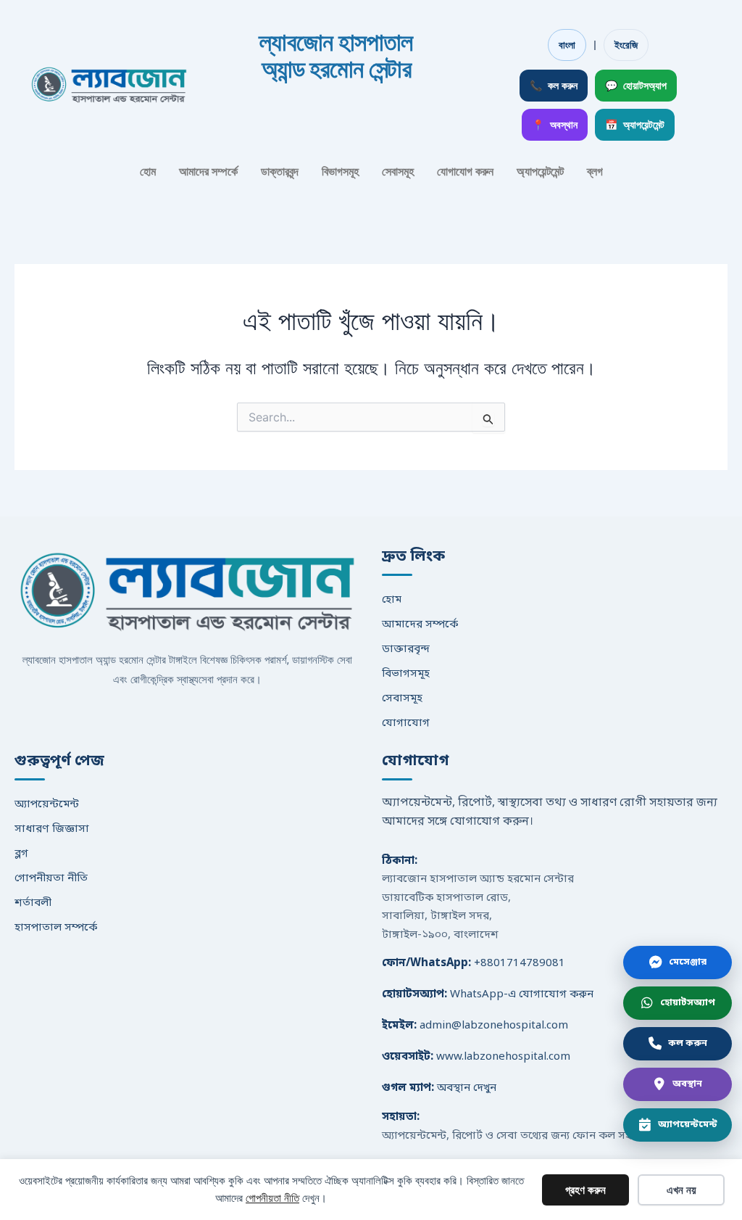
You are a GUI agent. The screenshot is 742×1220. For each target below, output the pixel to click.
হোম (148, 171)
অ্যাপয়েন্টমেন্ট (540, 171)
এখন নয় (681, 1190)
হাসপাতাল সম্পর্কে (55, 927)
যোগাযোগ (406, 723)
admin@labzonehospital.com (494, 1025)
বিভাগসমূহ (340, 171)
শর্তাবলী (32, 903)
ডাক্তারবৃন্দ (280, 171)
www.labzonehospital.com (503, 1057)
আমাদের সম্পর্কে (208, 171)
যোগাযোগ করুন (465, 171)
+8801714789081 (519, 963)
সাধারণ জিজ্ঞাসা (51, 829)
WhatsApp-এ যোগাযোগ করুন (521, 994)
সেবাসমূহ (398, 171)
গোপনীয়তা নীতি (272, 1198)
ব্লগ (595, 171)
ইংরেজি (626, 45)
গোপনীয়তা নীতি (51, 878)
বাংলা (567, 45)
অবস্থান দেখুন (466, 1088)
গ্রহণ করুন (585, 1190)
